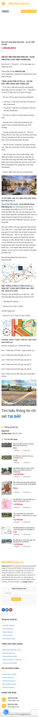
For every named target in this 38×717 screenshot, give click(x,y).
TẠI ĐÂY (14, 416)
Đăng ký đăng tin (8, 632)
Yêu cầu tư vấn (7, 635)
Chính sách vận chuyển (10, 663)
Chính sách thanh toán (10, 656)
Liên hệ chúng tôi (8, 629)
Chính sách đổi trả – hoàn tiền (12, 660)
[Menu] (3, 3)
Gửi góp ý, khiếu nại (8, 687)
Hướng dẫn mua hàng (9, 674)
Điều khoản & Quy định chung (12, 650)
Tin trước (25, 11)
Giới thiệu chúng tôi (8, 625)
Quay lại (5, 11)
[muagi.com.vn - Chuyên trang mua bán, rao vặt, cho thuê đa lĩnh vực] (19, 3)
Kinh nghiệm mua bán (9, 684)
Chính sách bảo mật (9, 653)
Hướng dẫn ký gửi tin (9, 681)
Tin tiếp (32, 11)
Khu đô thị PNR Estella (10, 204)
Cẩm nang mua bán (9, 638)
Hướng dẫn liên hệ (8, 677)
